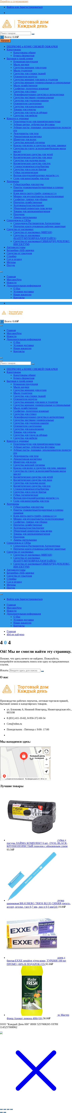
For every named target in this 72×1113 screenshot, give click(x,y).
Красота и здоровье (18, 118)
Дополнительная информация (24, 285)
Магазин (14, 279)
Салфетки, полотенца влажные (31, 88)
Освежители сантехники (27, 103)
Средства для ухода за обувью (30, 112)
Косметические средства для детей (33, 154)
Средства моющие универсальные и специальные (41, 82)
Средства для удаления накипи (31, 100)
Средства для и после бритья (29, 169)
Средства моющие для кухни (30, 67)
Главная (11, 276)
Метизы (11, 262)
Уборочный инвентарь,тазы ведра (32, 208)
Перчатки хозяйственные (27, 202)
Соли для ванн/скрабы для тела (31, 178)
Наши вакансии (22, 294)
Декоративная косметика (27, 136)
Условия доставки (23, 291)
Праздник (19, 214)
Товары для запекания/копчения (31, 211)
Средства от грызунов (19, 253)
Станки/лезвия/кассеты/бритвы (31, 166)
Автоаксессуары (16, 247)
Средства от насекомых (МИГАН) (32, 232)
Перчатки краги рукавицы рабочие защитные (39, 226)
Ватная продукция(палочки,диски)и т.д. (36, 175)
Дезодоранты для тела (26, 133)
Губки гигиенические (25, 172)
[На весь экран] (4, 1109)
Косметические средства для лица (32, 157)
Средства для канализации (28, 106)
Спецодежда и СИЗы (19, 220)
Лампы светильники (25, 217)
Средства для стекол (25, 91)
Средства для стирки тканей (29, 73)
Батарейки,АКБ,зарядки (20, 250)
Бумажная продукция (25, 61)
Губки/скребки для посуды (28, 184)
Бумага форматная (23, 55)
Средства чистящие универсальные (33, 97)
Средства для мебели (25, 115)
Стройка (11, 256)
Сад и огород (14, 259)
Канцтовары (14, 49)
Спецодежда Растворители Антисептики (36, 223)
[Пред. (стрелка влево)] (1, 1112)
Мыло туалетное (22, 70)
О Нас (16, 288)
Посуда (11, 265)
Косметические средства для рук (32, 163)
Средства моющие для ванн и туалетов (35, 79)
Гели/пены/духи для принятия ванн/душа (36, 121)
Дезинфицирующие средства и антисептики (38, 94)
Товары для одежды (24, 109)
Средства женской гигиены (29, 142)
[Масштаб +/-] (1, 1109)
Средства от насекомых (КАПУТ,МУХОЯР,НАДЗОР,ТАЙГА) (34, 237)
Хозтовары (13, 181)
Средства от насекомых (20, 229)
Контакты (19, 297)
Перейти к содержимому (14, 1)
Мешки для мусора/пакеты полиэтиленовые (38, 196)
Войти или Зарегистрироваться (25, 7)
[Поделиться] (8, 1109)
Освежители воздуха (25, 76)
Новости (12, 282)
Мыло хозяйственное (25, 85)
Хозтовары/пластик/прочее (28, 205)
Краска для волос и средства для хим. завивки (39, 145)
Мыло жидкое (21, 64)
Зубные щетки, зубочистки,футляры (34, 124)
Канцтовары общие (24, 52)
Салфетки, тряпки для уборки (30, 199)
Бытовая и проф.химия (20, 58)
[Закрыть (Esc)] (11, 1109)
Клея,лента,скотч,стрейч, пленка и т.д (34, 193)
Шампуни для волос (25, 139)
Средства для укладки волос (29, 160)
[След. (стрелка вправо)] (4, 1112)
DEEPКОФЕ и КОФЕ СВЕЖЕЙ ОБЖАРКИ (32, 46)
